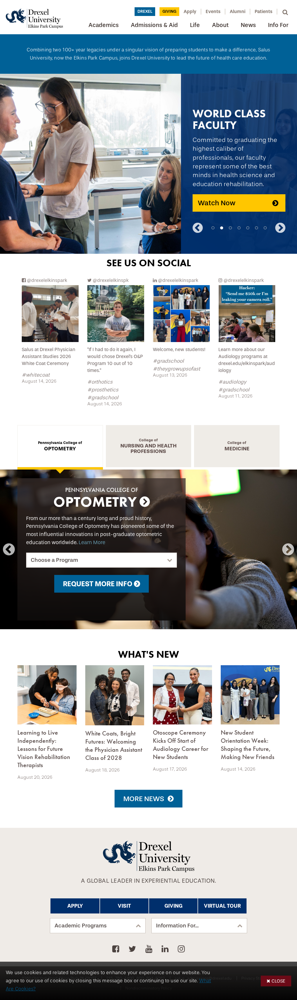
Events (213, 11)
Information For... (177, 925)
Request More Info (97, 584)
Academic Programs (81, 925)
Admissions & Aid (154, 25)
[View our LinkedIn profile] (166, 949)
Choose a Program (54, 560)
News (248, 25)
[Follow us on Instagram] (181, 949)
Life (195, 25)
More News (143, 799)
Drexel (144, 11)
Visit (124, 906)
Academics (103, 25)
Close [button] (278, 981)
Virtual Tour (222, 906)
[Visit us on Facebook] (116, 949)
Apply (190, 11)
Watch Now (217, 203)
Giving (169, 11)
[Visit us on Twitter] (133, 949)
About (220, 25)
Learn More (92, 542)
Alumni (237, 11)
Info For (278, 25)
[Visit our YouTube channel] (149, 949)
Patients (263, 11)
